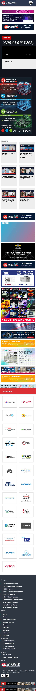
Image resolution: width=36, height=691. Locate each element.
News (5, 617)
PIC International (9, 649)
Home (5, 614)
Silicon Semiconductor (11, 597)
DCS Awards (7, 655)
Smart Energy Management (13, 599)
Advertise (6, 630)
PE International (8, 646)
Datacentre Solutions (10, 602)
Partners (6, 627)
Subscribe (6, 633)
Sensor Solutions (9, 594)
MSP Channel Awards (10, 657)
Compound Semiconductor (12, 586)
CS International (8, 643)
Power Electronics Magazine (13, 591)
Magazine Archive (9, 619)
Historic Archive (8, 622)
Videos (5, 625)
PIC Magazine (7, 589)
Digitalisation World (10, 605)
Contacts (6, 635)
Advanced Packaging (10, 584)
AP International (8, 641)
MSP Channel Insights (10, 607)
